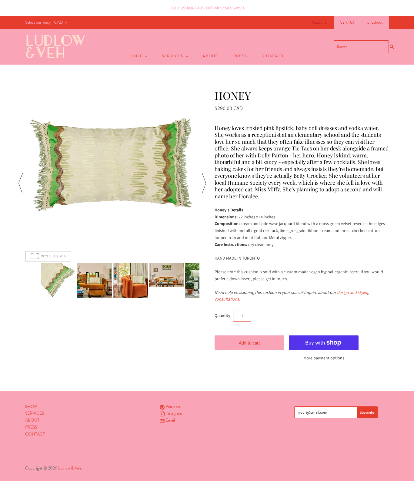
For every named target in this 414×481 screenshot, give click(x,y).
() (347, 22)
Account (319, 22)
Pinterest (173, 406)
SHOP (136, 56)
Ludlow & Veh (69, 468)
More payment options (323, 358)
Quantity (222, 315)
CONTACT (273, 56)
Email (170, 420)
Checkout (374, 22)
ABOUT (210, 56)
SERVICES (172, 56)
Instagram (173, 413)
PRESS (240, 56)
